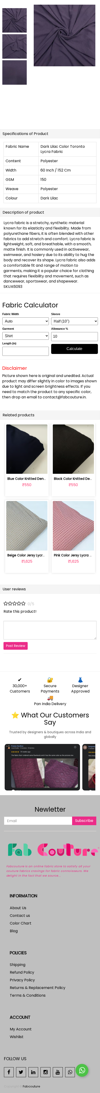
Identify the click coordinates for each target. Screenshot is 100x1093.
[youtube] (58, 1072)
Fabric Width (10, 314)
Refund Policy (22, 972)
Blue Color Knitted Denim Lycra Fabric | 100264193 (47, 478)
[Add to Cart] (16, 468)
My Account (21, 1029)
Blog (14, 931)
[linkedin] (33, 1072)
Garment (8, 328)
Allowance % (59, 328)
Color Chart (20, 923)
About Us (18, 908)
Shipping (17, 964)
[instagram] (45, 1072)
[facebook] (9, 1072)
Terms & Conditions (28, 995)
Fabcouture (31, 1086)
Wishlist (16, 1036)
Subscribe (84, 820)
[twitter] (21, 1072)
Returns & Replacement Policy (37, 987)
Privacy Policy (22, 980)
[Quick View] (38, 468)
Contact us (20, 915)
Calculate (74, 349)
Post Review (15, 645)
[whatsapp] (70, 1072)
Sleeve (55, 314)
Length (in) (9, 343)
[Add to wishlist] (27, 468)
